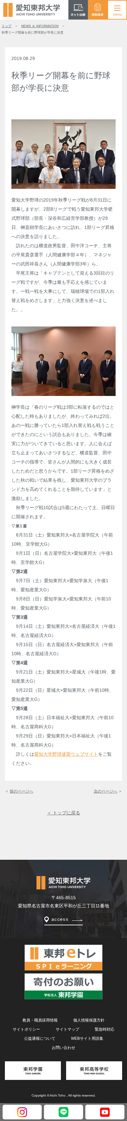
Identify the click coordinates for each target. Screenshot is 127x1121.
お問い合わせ (63, 1047)
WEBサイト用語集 (87, 1038)
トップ (6, 26)
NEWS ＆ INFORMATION (40, 26)
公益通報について (39, 1038)
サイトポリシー (26, 1029)
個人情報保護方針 (89, 1020)
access (59, 919)
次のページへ (105, 791)
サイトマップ (67, 1029)
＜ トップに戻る (63, 812)
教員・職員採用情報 (40, 1020)
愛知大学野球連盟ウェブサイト (66, 754)
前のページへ (21, 791)
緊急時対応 (104, 1029)
